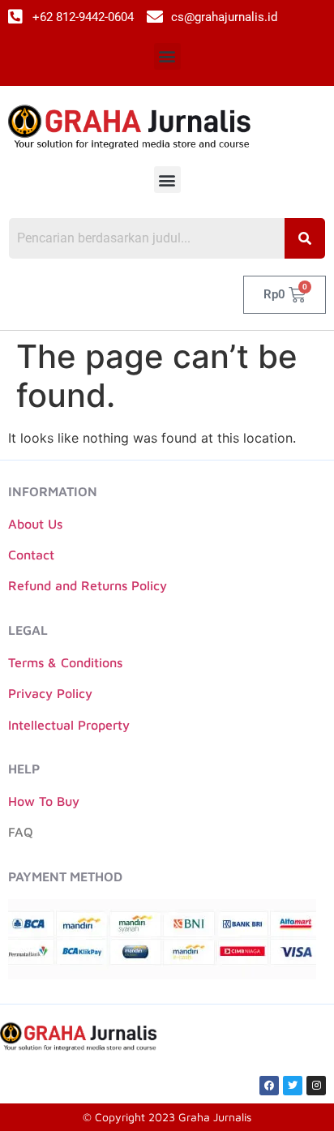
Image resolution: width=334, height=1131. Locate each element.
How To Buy (43, 801)
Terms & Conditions (65, 662)
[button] (167, 56)
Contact (31, 554)
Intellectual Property (69, 725)
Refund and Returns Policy (87, 585)
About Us (35, 523)
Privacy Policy (50, 693)
